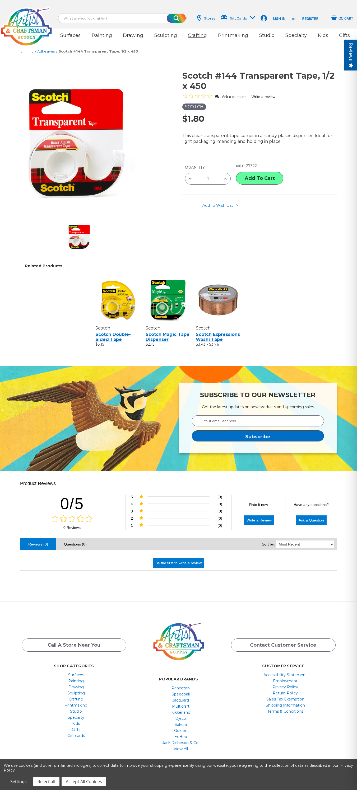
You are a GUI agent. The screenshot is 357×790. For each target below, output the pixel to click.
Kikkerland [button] (180, 712)
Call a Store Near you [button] (74, 645)
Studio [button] (267, 35)
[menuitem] (75, 675)
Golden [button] (180, 730)
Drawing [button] (133, 35)
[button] (26, 22)
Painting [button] (102, 35)
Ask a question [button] (234, 97)
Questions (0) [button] (75, 544)
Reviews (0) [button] (38, 544)
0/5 (72, 503)
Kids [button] (323, 35)
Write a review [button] (263, 97)
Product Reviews (38, 483)
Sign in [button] (279, 18)
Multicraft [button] (180, 706)
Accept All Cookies (84, 781)
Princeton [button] (180, 688)
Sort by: (268, 544)
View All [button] (181, 748)
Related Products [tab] (43, 265)
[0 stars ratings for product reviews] (72, 519)
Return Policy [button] (285, 693)
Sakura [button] (181, 724)
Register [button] (310, 18)
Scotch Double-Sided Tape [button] (113, 337)
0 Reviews (72, 527)
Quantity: (195, 167)
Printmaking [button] (233, 35)
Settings (18, 781)
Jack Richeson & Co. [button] (180, 742)
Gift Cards (238, 18)
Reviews (351, 52)
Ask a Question (311, 520)
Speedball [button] (181, 694)
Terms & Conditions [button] (285, 711)
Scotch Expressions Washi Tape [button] (218, 337)
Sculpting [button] (165, 35)
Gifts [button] (344, 35)
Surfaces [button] (70, 35)
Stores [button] (209, 18)
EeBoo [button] (180, 736)
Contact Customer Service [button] (283, 645)
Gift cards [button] (76, 735)
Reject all (46, 781)
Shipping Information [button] (285, 705)
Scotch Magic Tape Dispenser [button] (167, 337)
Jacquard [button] (180, 700)
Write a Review (259, 520)
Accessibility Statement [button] (285, 675)
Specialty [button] (296, 35)
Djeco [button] (180, 718)
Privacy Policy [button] (285, 687)
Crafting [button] (197, 35)
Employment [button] (285, 681)
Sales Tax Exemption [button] (285, 699)
